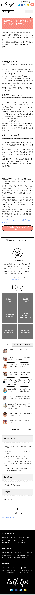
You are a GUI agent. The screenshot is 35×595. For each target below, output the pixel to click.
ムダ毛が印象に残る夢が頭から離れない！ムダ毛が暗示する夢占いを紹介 (18, 469)
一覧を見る (16, 429)
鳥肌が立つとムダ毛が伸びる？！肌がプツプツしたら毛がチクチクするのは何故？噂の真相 (18, 463)
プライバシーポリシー (26, 572)
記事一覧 (19, 277)
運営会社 (26, 568)
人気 (7, 344)
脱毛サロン (17, 344)
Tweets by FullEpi (8, 517)
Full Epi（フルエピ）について (11, 568)
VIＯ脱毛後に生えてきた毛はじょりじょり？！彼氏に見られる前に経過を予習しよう (18, 457)
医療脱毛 (28, 344)
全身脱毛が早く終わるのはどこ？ (11, 553)
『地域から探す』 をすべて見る (16, 240)
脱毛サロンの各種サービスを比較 (17, 557)
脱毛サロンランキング (8, 537)
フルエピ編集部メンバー (9, 570)
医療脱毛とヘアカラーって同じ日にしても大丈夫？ (18, 452)
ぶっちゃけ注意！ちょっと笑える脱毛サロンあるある (18, 446)
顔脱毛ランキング (12, 540)
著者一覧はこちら (17, 279)
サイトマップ (11, 572)
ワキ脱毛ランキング (23, 542)
